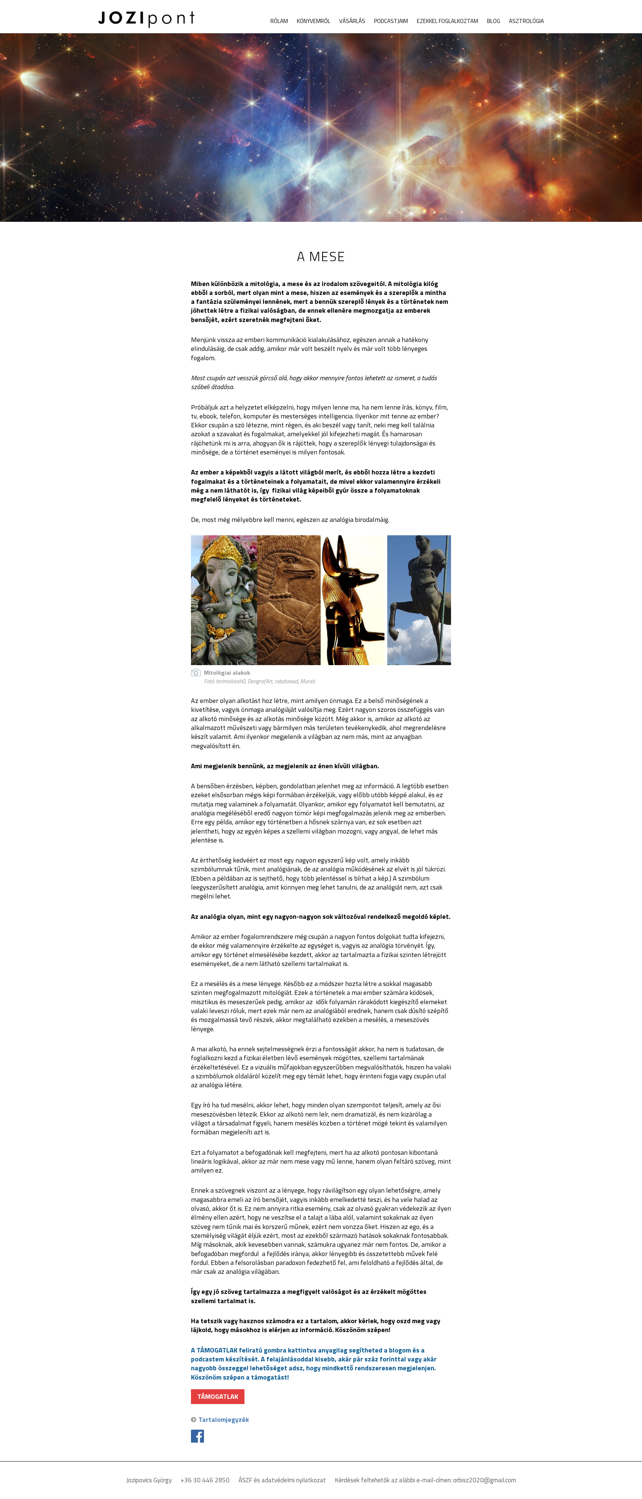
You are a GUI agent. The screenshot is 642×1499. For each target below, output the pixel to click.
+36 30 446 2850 (205, 1480)
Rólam (279, 21)
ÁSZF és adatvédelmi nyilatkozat (282, 1480)
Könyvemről (313, 21)
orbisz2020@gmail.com (484, 1480)
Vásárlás (352, 21)
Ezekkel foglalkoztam (447, 21)
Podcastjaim (391, 21)
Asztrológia (526, 21)
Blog (493, 21)
